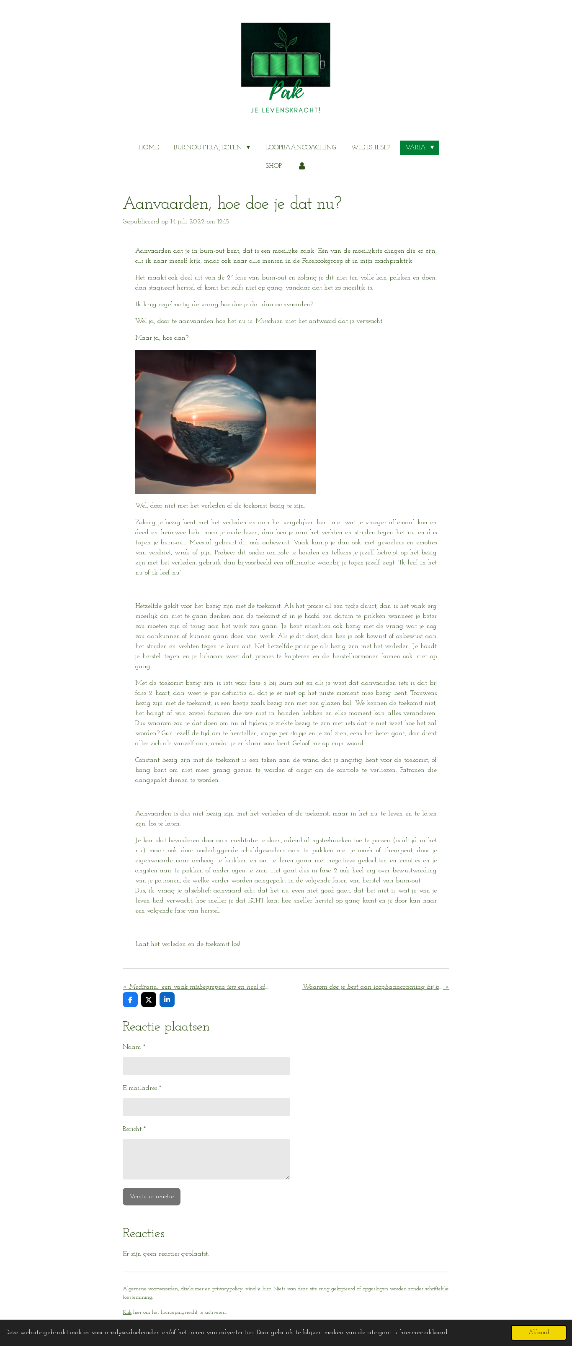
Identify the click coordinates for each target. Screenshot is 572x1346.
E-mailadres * (142, 1088)
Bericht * (134, 1129)
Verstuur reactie (151, 1196)
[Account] (301, 166)
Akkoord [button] (538, 1333)
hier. (267, 1289)
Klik (127, 1312)
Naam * (134, 1047)
